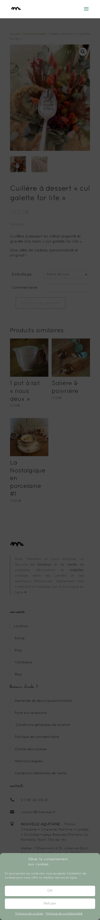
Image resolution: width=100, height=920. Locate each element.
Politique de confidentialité (64, 914)
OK (50, 890)
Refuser (50, 903)
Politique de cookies (29, 914)
